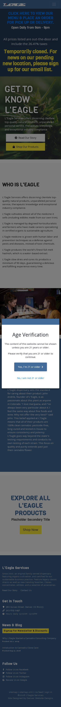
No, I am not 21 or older (30, 377)
